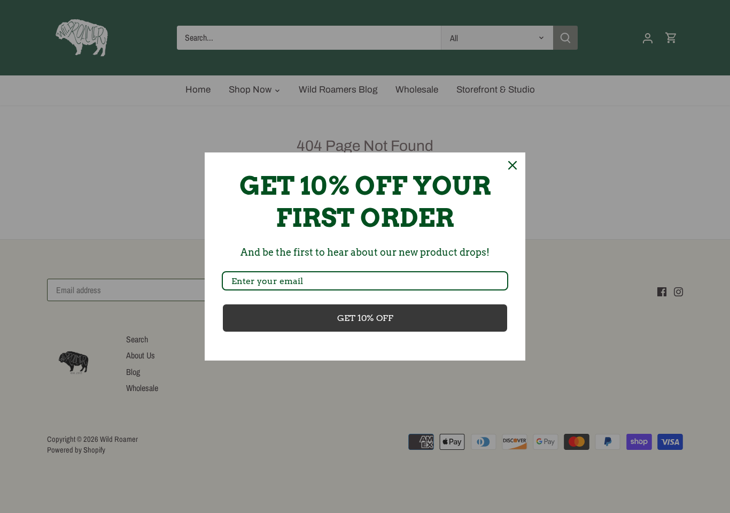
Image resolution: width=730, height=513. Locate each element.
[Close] (512, 165)
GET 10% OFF (365, 318)
